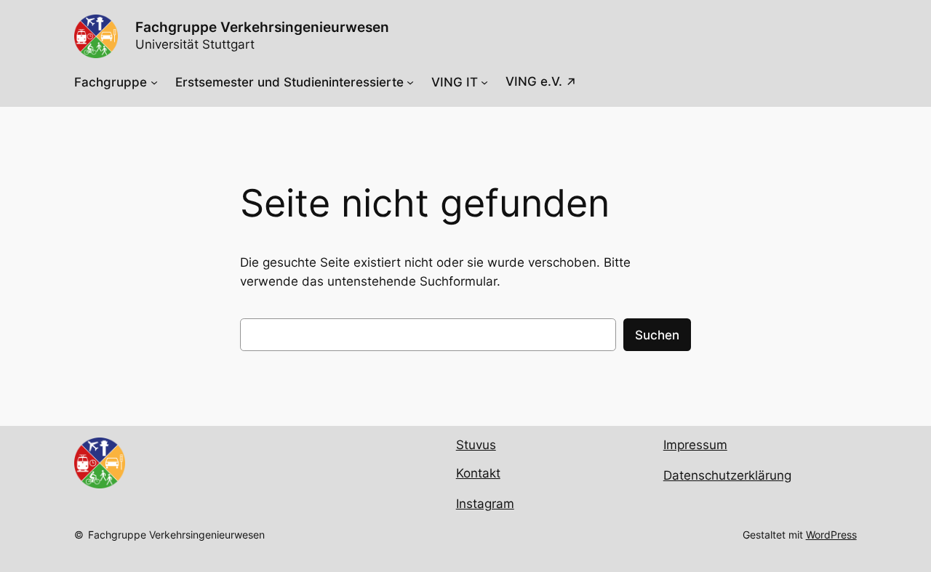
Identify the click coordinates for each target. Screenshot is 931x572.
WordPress (831, 534)
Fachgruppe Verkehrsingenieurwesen (176, 534)
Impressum (695, 445)
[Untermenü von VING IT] (484, 82)
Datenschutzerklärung (727, 475)
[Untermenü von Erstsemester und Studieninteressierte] (410, 82)
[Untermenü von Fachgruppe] (154, 82)
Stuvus (476, 445)
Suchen (657, 335)
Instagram (485, 503)
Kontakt (478, 473)
